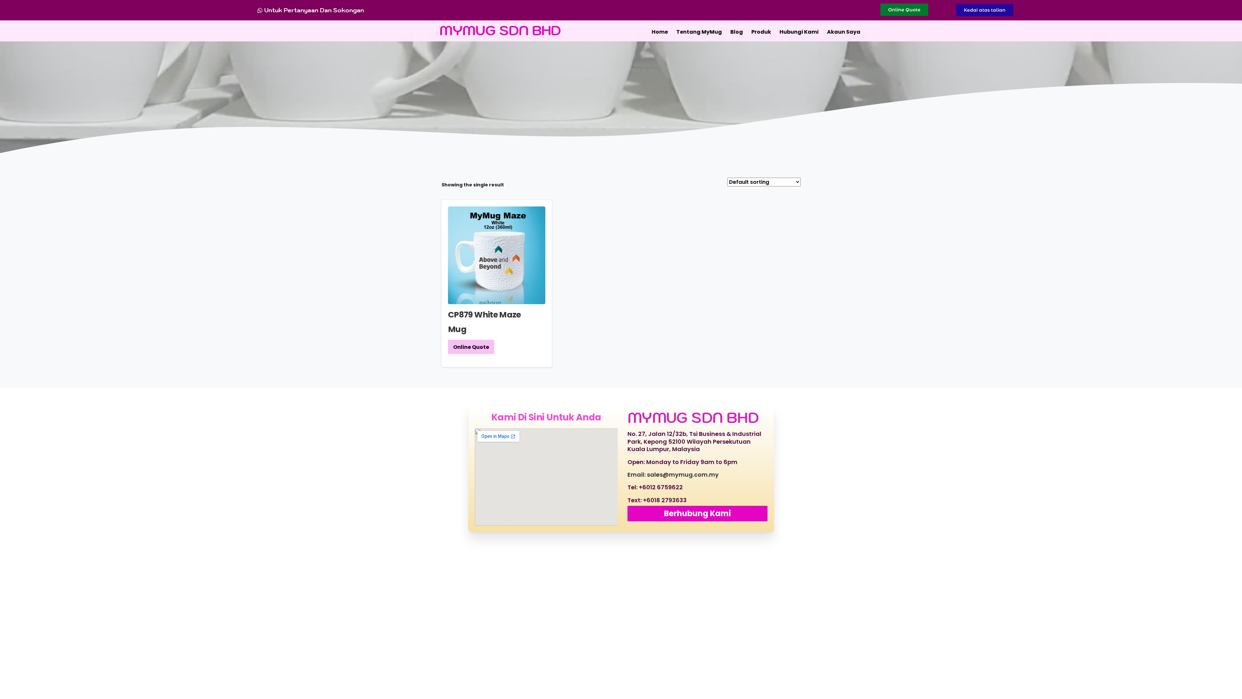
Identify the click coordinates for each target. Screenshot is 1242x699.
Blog (736, 32)
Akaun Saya (843, 32)
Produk (761, 32)
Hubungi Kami (799, 32)
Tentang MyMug (699, 32)
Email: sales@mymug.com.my (673, 475)
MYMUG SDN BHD (500, 30)
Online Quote (471, 347)
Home (660, 32)
